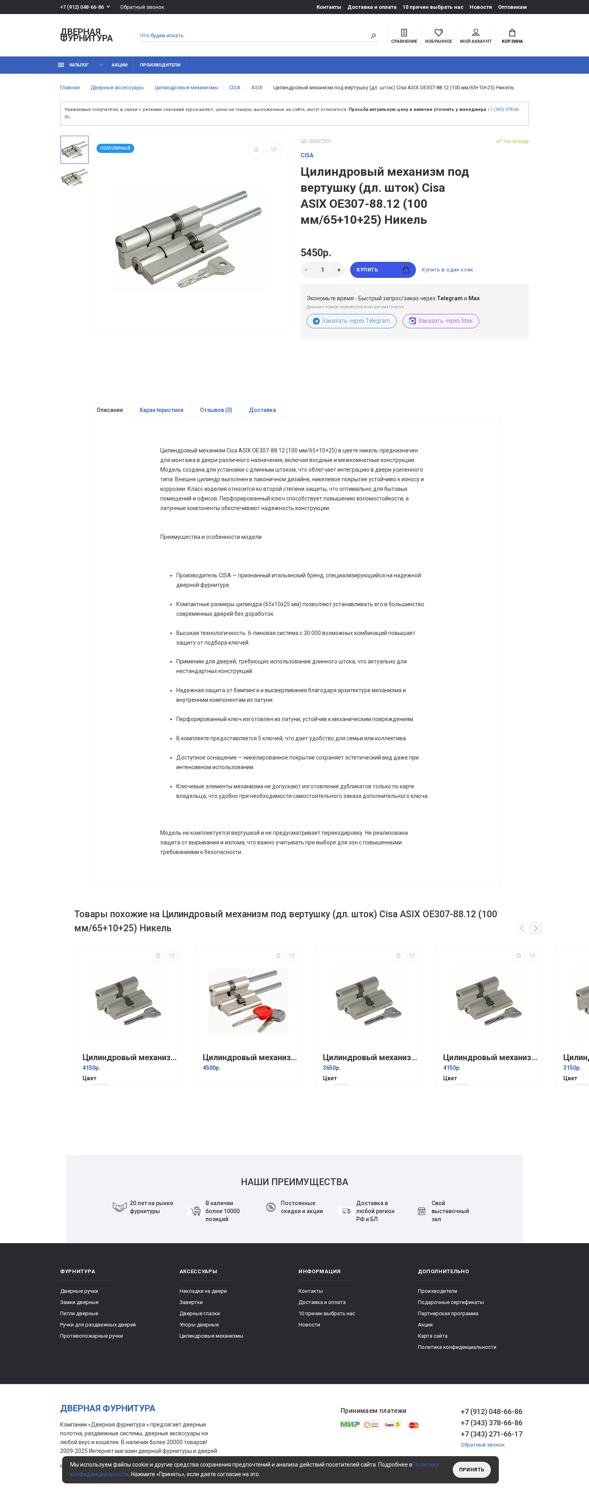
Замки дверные (79, 1302)
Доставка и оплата (372, 7)
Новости (481, 7)
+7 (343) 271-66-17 (491, 1434)
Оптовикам (512, 7)
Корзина (512, 41)
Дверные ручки (79, 1291)
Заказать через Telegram (356, 320)
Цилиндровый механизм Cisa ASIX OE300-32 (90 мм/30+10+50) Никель (491, 1057)
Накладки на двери (203, 1291)
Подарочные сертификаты (451, 1302)
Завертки (191, 1302)
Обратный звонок (142, 7)
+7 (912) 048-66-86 (82, 7)
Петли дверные (79, 1313)
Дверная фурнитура (86, 35)
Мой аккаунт (476, 41)
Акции (119, 65)
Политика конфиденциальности (457, 1347)
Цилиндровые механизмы (211, 1336)
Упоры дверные (199, 1325)
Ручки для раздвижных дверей (98, 1325)
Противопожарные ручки (91, 1336)
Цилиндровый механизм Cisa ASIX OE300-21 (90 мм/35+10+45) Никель (130, 1057)
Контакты (329, 7)
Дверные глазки (200, 1313)
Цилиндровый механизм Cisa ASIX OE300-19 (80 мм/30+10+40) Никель (370, 1057)
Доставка (262, 410)
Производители (160, 65)
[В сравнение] (256, 150)
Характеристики (161, 410)
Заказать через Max (445, 320)
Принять (471, 1470)
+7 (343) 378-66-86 (491, 1423)
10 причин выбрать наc (433, 7)
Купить (367, 270)
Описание (110, 410)
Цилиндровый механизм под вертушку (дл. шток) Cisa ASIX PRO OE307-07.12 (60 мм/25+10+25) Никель (250, 1057)
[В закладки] (274, 150)
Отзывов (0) (216, 410)
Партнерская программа (448, 1313)
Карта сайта (433, 1336)
